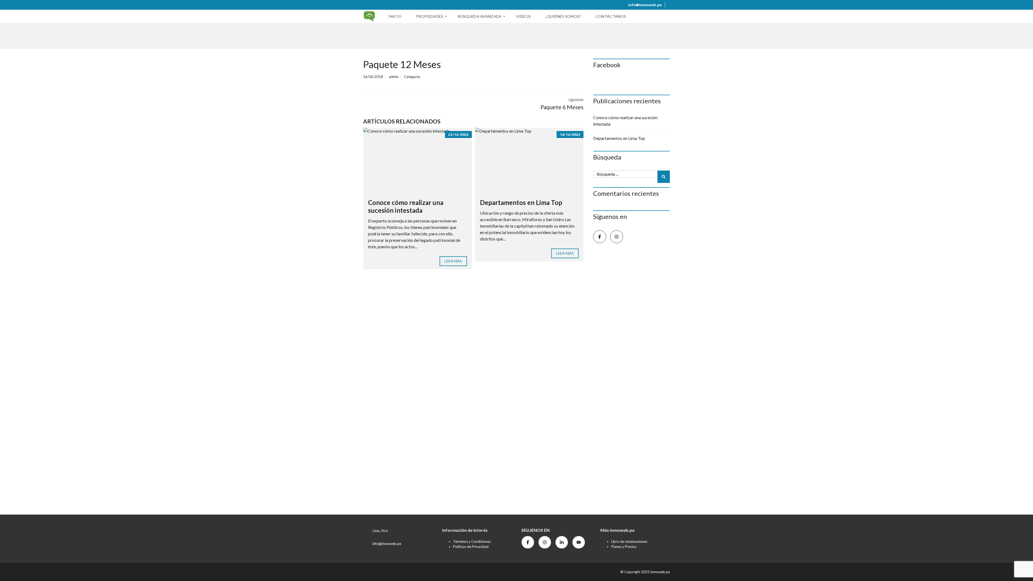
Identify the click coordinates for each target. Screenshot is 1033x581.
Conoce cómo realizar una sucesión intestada (405, 206)
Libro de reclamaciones (629, 541)
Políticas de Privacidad (471, 546)
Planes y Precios (623, 546)
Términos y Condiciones (472, 541)
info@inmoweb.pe (644, 5)
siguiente (561, 103)
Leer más (453, 261)
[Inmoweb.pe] (369, 16)
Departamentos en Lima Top (521, 202)
